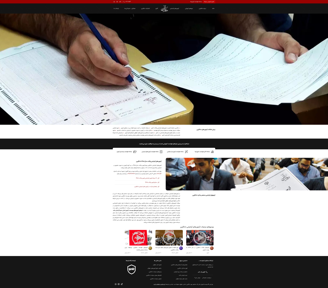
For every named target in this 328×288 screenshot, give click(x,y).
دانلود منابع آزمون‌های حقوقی (154, 268)
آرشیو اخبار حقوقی (157, 265)
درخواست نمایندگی (206, 278)
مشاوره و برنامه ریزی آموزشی (180, 272)
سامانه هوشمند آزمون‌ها (196, 2)
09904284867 (131, 174)
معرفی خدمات (175, 253)
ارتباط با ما (116, 8)
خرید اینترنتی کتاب (183, 275)
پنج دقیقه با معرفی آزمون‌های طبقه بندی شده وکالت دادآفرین (166, 249)
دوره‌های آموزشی (189, 8)
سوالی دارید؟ (197, 278)
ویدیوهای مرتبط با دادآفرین (155, 272)
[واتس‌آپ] (114, 1)
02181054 (159, 174)
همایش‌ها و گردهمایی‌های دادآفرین (179, 265)
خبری (208, 253)
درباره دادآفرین (202, 8)
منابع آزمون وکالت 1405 (151, 182)
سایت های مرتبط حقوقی (181, 279)
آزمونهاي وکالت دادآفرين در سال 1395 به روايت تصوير (197, 249)
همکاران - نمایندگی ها (130, 8)
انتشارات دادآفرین (145, 8)
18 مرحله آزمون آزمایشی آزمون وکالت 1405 (146, 178)
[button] (326, 69)
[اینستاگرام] (117, 1)
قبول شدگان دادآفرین (182, 268)
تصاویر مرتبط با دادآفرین (155, 279)
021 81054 (202, 272)
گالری (156, 8)
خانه (213, 8)
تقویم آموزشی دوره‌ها (209, 2)
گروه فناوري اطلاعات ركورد (159, 284)
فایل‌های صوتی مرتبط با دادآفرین (153, 275)
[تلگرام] (120, 1)
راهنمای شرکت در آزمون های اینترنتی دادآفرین (145, 186)
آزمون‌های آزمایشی (174, 8)
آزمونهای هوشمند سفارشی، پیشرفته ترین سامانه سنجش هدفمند (136, 249)
